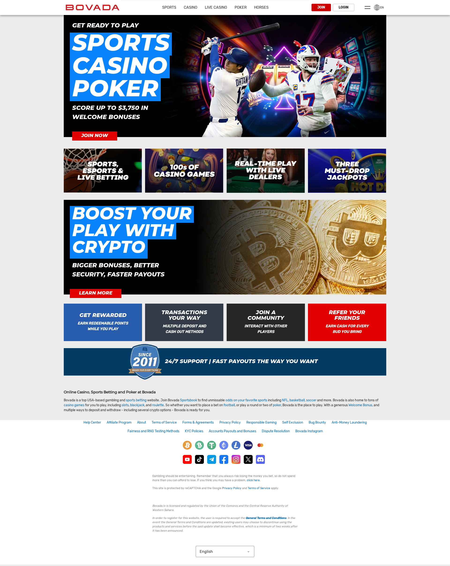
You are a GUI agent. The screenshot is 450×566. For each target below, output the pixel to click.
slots (125, 405)
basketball (297, 400)
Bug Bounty (317, 422)
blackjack (137, 405)
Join (321, 7)
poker (277, 405)
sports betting (136, 400)
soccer (311, 400)
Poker (241, 7)
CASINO (190, 7)
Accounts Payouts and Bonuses (232, 431)
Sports (169, 7)
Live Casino (216, 7)
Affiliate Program (119, 422)
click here (253, 480)
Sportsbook (188, 400)
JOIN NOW (94, 135)
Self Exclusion (292, 422)
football (229, 405)
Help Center (92, 422)
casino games (74, 405)
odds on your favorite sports (246, 400)
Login (344, 7)
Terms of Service (164, 422)
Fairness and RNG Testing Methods (153, 431)
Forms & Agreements (198, 422)
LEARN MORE (95, 293)
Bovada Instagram (309, 431)
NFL (285, 400)
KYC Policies (194, 431)
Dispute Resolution (276, 431)
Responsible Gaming (261, 422)
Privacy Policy (230, 422)
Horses (261, 7)
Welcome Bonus (360, 405)
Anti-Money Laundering (349, 422)
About (141, 422)
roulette (158, 405)
